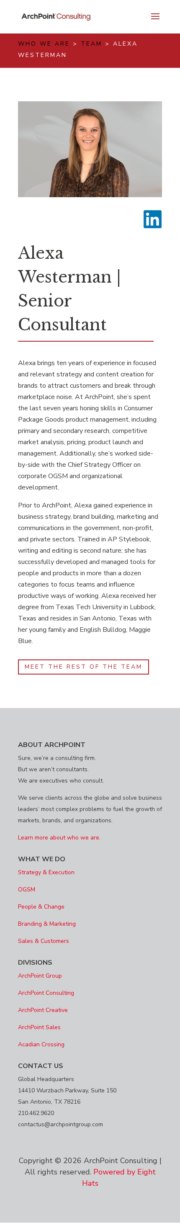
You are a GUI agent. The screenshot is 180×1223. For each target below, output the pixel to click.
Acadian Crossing (41, 1044)
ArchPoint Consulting (46, 993)
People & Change (41, 907)
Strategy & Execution (46, 872)
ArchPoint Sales (39, 1027)
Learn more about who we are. (59, 838)
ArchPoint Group (40, 976)
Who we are (44, 44)
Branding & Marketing (47, 924)
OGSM (26, 889)
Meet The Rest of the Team (83, 667)
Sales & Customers (43, 941)
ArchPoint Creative (43, 1010)
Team (91, 44)
